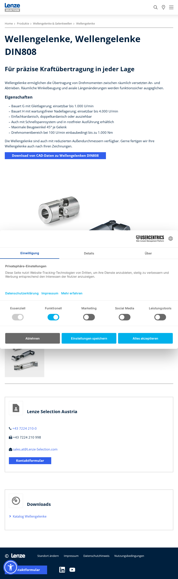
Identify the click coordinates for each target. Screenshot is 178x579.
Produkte (23, 23)
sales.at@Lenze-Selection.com (35, 449)
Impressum (71, 556)
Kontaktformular (30, 460)
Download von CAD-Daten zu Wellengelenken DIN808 (55, 155)
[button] (10, 567)
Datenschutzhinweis (96, 556)
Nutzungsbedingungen (129, 556)
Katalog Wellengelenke (29, 516)
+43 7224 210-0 (24, 428)
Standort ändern (48, 556)
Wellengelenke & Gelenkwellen (52, 23)
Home (9, 23)
